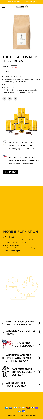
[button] (3, 7)
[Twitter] (10, 99)
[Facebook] (4, 99)
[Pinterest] (15, 99)
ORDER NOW (10, 172)
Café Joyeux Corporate (28, 416)
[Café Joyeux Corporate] (21, 7)
